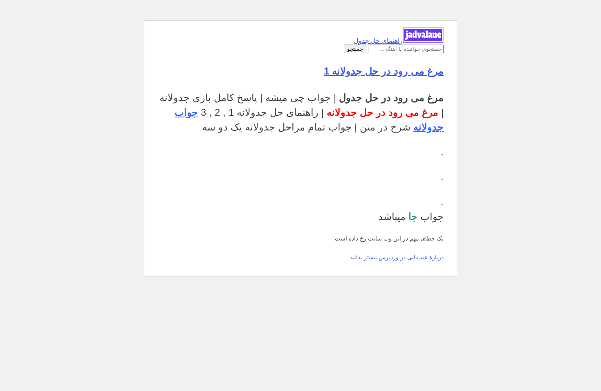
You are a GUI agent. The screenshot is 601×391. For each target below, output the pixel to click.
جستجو (355, 49)
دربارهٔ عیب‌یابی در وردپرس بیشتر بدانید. (396, 257)
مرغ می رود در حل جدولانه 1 (384, 70)
